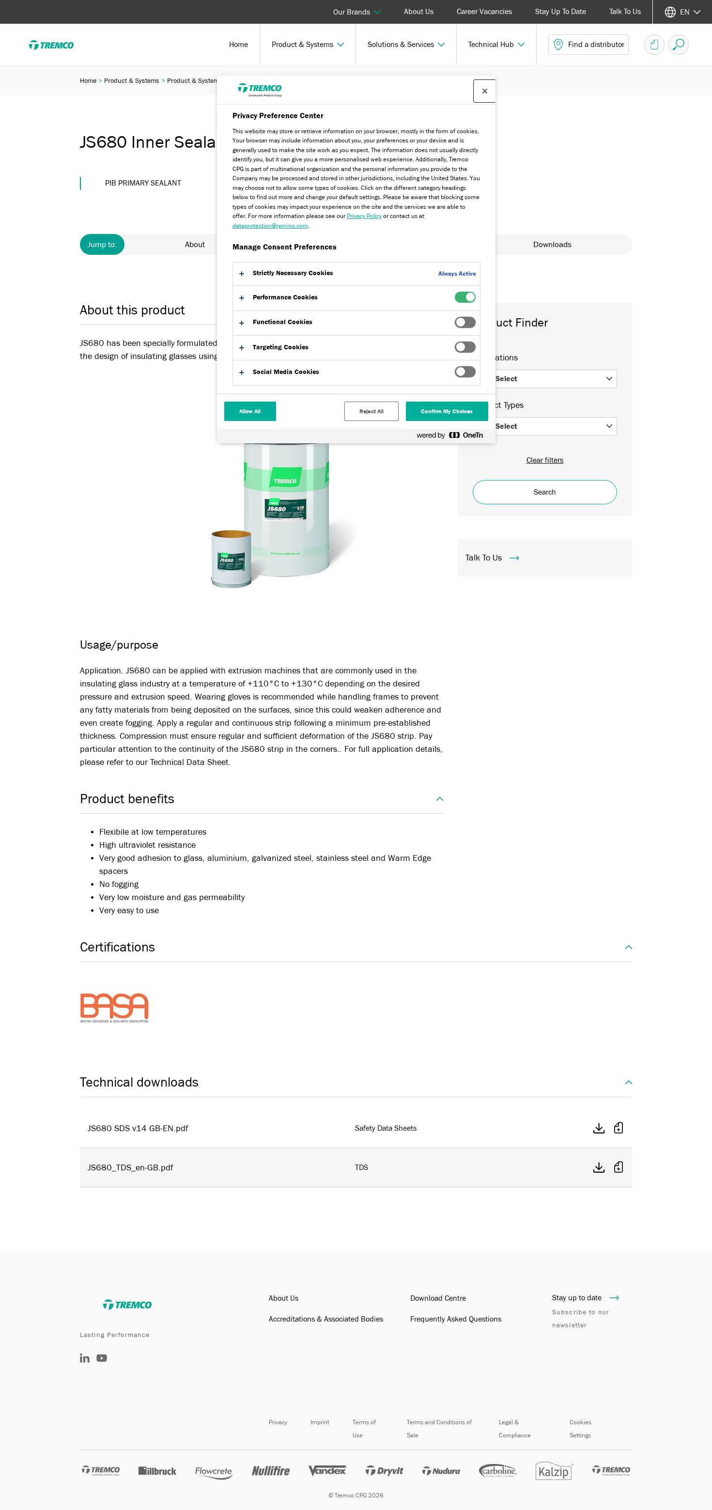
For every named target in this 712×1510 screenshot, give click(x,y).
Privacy (278, 1422)
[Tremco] (58, 45)
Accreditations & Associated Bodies (326, 1319)
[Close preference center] (484, 91)
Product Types (498, 405)
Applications (495, 357)
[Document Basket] (654, 44)
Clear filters (544, 460)
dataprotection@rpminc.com (270, 225)
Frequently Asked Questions (455, 1319)
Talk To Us (625, 12)
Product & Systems (131, 80)
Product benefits (127, 799)
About (195, 244)
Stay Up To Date (560, 12)
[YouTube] (101, 1365)
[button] (308, 44)
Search (545, 492)
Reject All (371, 411)
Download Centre (438, 1298)
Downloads (552, 244)
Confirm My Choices (447, 411)
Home (88, 80)
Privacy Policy (364, 216)
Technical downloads (139, 1082)
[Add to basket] (618, 1128)
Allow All (250, 411)
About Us (418, 12)
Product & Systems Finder (205, 80)
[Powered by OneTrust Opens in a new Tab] (454, 437)
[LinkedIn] (85, 1360)
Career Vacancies (484, 12)
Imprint (319, 1422)
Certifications (117, 947)
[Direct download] (599, 1128)
